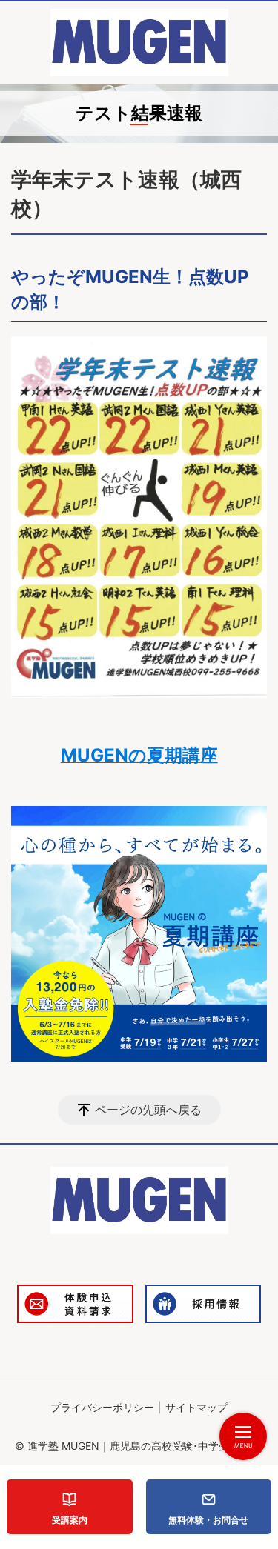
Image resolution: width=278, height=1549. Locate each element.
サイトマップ (196, 1407)
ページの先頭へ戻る (148, 1109)
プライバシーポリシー (102, 1407)
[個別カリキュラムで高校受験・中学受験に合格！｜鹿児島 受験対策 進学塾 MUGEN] (139, 42)
